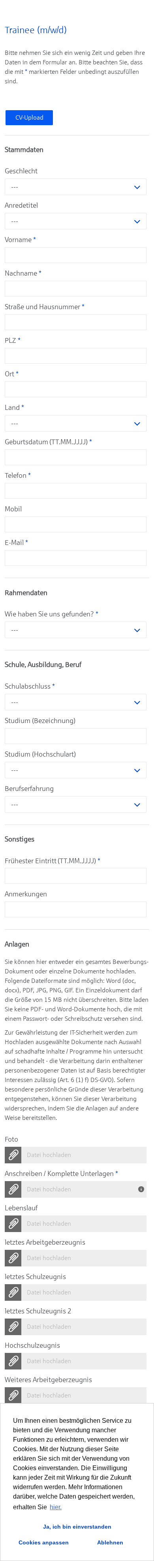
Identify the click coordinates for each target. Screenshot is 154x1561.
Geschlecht (21, 171)
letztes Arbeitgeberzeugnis (45, 1242)
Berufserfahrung (29, 789)
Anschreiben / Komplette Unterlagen (61, 1174)
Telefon (18, 475)
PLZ (13, 340)
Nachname (23, 273)
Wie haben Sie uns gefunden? (51, 614)
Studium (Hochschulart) (40, 754)
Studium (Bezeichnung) (40, 721)
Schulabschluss (30, 686)
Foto (11, 1139)
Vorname (20, 240)
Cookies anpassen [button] (44, 1542)
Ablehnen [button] (110, 1542)
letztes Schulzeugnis (35, 1277)
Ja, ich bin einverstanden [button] (77, 1526)
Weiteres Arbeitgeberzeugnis (48, 1380)
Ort (12, 374)
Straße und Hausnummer (45, 307)
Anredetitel (21, 205)
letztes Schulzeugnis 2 (38, 1311)
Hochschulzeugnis (32, 1345)
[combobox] (75, 186)
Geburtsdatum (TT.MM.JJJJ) (48, 442)
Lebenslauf (21, 1208)
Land (14, 407)
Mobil (13, 509)
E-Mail (16, 543)
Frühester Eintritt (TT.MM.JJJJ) (52, 861)
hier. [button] (56, 1507)
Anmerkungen (26, 894)
